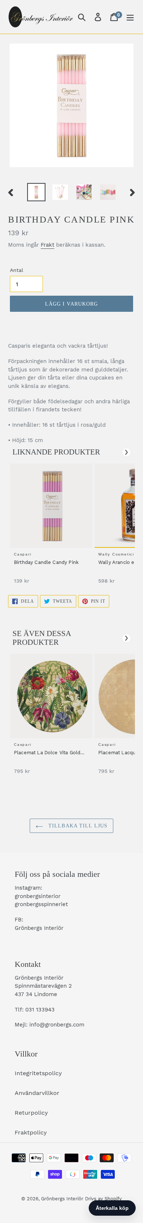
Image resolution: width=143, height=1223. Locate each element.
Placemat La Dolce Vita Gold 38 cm (47, 753)
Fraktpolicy (31, 1132)
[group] (50, 527)
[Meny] (130, 17)
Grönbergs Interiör (62, 1198)
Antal (16, 270)
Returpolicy (31, 1112)
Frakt (47, 245)
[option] (36, 192)
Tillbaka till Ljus (77, 826)
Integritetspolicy (38, 1073)
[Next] (126, 452)
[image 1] (52, 506)
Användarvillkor (37, 1092)
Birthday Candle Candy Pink (46, 562)
